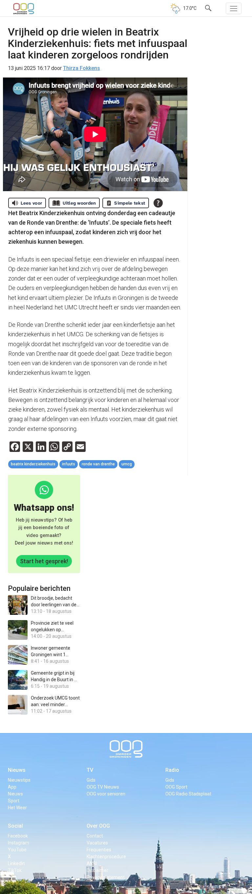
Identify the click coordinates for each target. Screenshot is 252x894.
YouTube (17, 849)
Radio (172, 770)
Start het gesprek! (44, 561)
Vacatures (97, 842)
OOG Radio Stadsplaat (188, 793)
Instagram (18, 842)
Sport (13, 800)
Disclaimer (97, 870)
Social (15, 826)
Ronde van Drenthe (98, 464)
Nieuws (17, 770)
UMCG (126, 464)
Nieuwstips (19, 780)
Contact (95, 835)
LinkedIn (16, 863)
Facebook (18, 835)
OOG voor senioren (106, 793)
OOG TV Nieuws (103, 787)
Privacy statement (106, 877)
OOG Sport (176, 787)
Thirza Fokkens (81, 68)
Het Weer (17, 807)
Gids (91, 780)
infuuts (68, 464)
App (12, 787)
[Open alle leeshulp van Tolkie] (158, 203)
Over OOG (98, 826)
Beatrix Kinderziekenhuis (33, 464)
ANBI (92, 863)
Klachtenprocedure (106, 856)
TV (90, 770)
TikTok (15, 870)
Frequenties (99, 849)
